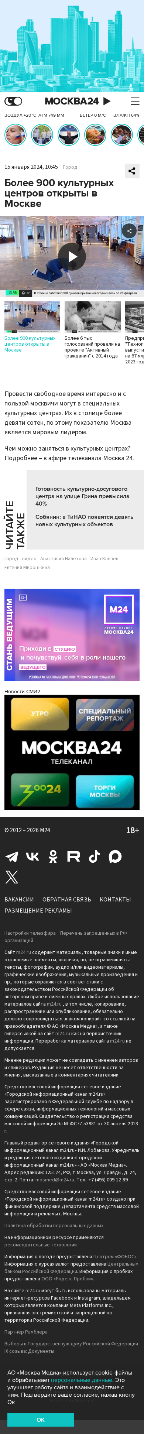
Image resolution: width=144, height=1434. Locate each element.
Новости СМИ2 (22, 691)
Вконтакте (32, 856)
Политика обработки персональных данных (53, 1225)
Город (70, 167)
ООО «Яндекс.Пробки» (67, 1279)
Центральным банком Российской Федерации (71, 1267)
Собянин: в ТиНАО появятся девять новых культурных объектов (84, 520)
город (11, 558)
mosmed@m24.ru (54, 1180)
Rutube (73, 856)
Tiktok (94, 856)
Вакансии (19, 900)
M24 (45, 830)
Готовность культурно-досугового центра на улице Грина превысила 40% (82, 496)
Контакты (115, 900)
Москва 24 (72, 101)
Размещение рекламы (38, 911)
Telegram (11, 856)
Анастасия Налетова (63, 558)
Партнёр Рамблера (26, 1332)
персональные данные (81, 1380)
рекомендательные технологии (40, 1245)
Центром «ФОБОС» (115, 1256)
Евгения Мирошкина (27, 567)
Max (115, 856)
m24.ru (23, 952)
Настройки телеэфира (30, 933)
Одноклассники (53, 856)
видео (29, 558)
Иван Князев (104, 558)
